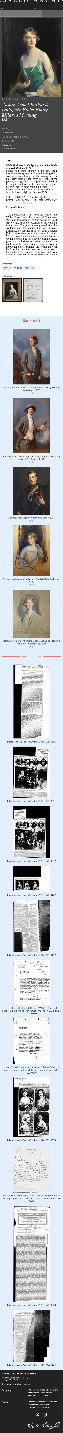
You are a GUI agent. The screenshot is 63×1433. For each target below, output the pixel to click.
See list (31, 13)
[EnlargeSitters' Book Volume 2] (33, 290)
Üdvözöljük (43, 1389)
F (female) (29, 268)
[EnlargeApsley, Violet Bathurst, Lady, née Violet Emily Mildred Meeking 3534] (12, 290)
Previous (10, 13)
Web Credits (46, 1404)
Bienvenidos (46, 1392)
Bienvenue (54, 1389)
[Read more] (31, 383)
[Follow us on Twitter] (37, 1415)
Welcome (32, 1389)
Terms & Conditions (48, 1401)
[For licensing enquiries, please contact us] (25, 99)
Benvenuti (32, 1395)
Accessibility (33, 1404)
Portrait (7, 268)
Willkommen (33, 1392)
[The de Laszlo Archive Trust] (31, 4)
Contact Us (33, 1401)
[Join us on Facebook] (30, 1415)
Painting (18, 268)
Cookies (31, 1407)
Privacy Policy (42, 1407)
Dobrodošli (43, 1395)
